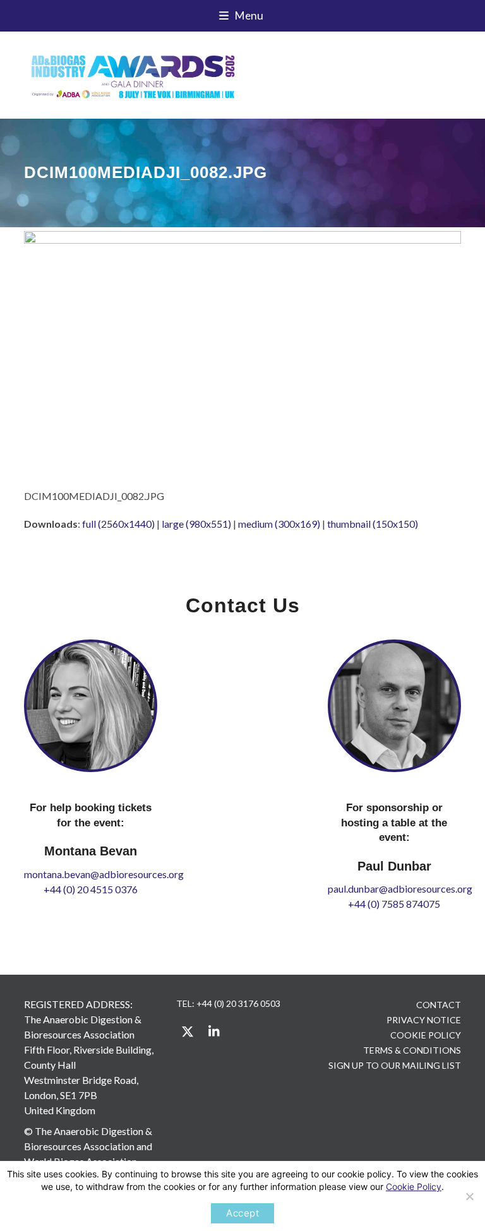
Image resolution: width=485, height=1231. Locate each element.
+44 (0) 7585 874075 (394, 904)
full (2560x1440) (118, 524)
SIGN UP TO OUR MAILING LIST (394, 1065)
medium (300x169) (279, 524)
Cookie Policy (413, 1186)
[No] (469, 1196)
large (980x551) (196, 524)
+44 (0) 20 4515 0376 (91, 889)
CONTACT (438, 1004)
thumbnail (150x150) (372, 524)
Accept (242, 1213)
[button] (242, 16)
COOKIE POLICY (425, 1035)
